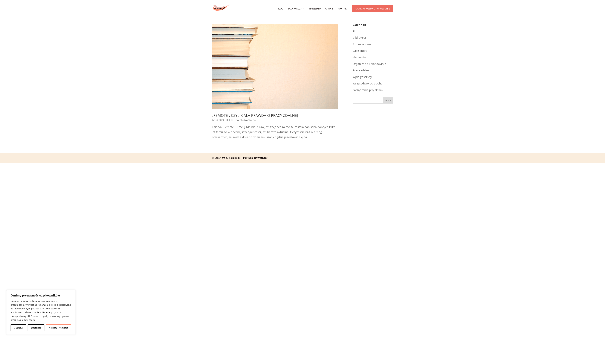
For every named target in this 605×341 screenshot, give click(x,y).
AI (354, 31)
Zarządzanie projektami (368, 90)
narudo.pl (235, 157)
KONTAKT (343, 9)
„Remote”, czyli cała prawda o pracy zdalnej (255, 115)
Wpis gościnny (362, 77)
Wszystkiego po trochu (368, 83)
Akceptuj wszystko (58, 327)
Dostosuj (18, 327)
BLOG (280, 9)
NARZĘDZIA (315, 9)
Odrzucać (36, 327)
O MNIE (329, 9)
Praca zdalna (248, 119)
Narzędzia (359, 57)
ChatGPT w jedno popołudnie (372, 8)
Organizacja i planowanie (369, 64)
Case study (360, 51)
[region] (41, 312)
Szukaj (388, 100)
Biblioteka (232, 119)
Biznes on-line (362, 44)
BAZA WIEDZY (295, 9)
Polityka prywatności (255, 157)
